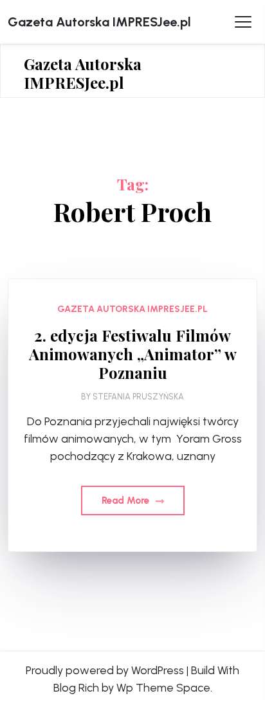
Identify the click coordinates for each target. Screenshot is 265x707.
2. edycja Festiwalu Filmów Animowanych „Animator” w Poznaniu (133, 353)
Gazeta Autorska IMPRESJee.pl (99, 22)
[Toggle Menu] (243, 22)
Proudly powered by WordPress (105, 670)
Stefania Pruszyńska (138, 396)
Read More (127, 500)
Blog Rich (76, 688)
